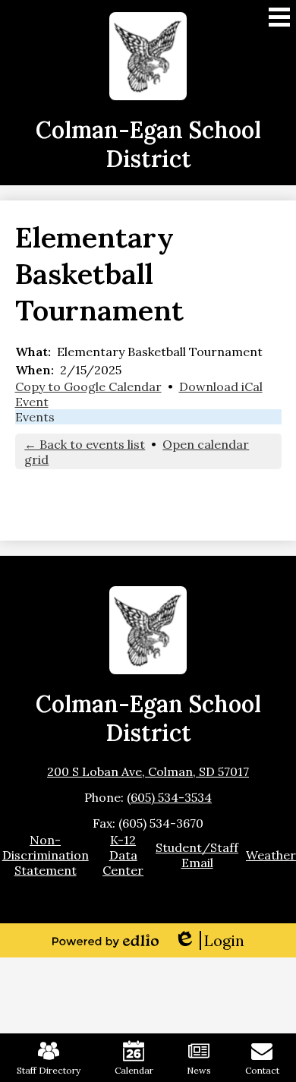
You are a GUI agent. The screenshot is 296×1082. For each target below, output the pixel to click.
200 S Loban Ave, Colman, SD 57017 (148, 771)
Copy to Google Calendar (88, 386)
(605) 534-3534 (169, 797)
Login (209, 940)
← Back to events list (84, 444)
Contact (262, 1070)
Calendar (134, 1070)
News (199, 1070)
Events (35, 416)
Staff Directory (48, 1070)
